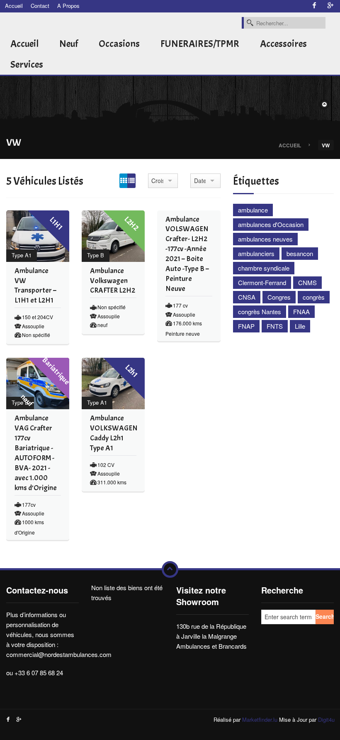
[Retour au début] (170, 569)
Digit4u (326, 719)
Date (200, 180)
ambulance (253, 209)
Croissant (157, 180)
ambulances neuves (265, 238)
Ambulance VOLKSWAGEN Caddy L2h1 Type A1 (114, 433)
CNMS (307, 282)
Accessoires (283, 43)
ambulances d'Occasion (271, 224)
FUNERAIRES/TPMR (199, 43)
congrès (314, 297)
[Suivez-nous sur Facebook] (314, 6)
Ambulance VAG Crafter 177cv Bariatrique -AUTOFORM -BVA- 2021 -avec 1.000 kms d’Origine (36, 453)
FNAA (301, 311)
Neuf (68, 43)
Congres (279, 297)
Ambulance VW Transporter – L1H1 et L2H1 (35, 285)
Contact (40, 6)
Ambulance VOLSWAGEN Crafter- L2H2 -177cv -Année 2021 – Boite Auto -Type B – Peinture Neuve (187, 254)
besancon (300, 253)
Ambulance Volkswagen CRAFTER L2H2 (112, 281)
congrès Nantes (259, 311)
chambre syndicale (263, 268)
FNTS (275, 326)
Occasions (119, 43)
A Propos (68, 6)
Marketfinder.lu (259, 719)
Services (26, 64)
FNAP (246, 326)
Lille (300, 326)
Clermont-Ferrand (262, 282)
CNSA (246, 297)
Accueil (14, 6)
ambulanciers (256, 253)
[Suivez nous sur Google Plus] (330, 6)
